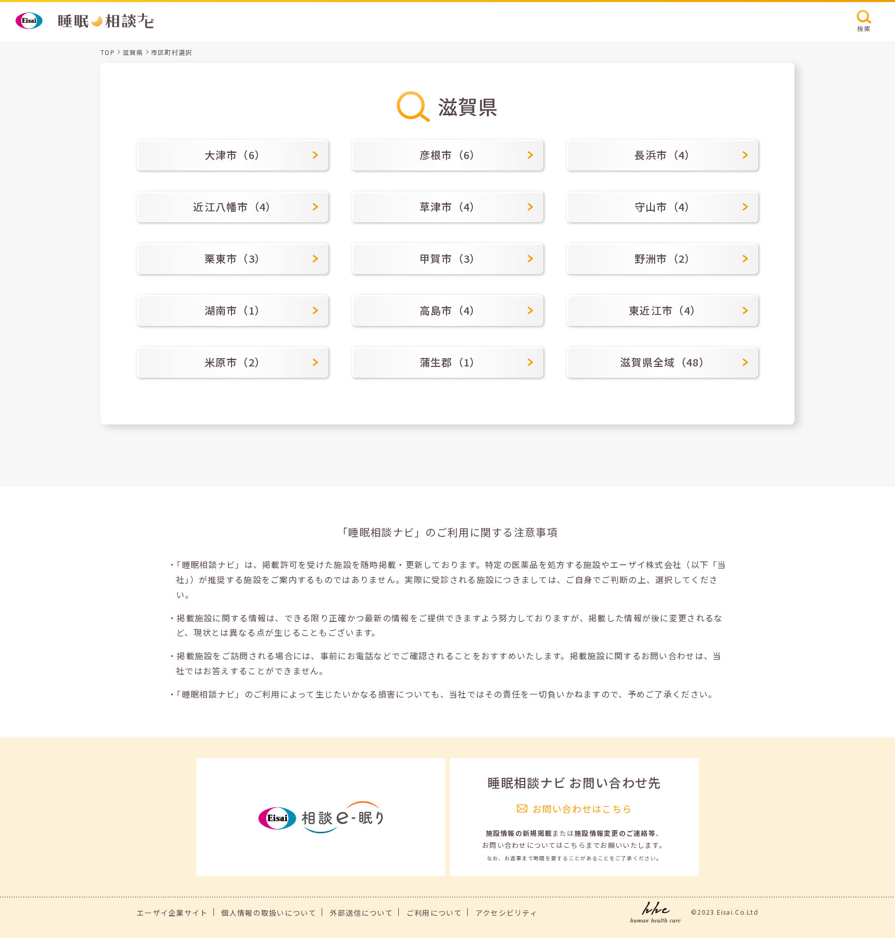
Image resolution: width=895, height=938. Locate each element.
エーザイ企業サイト (172, 912)
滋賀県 (133, 52)
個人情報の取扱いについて (268, 912)
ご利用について (434, 912)
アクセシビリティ (506, 912)
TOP (107, 52)
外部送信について (361, 912)
